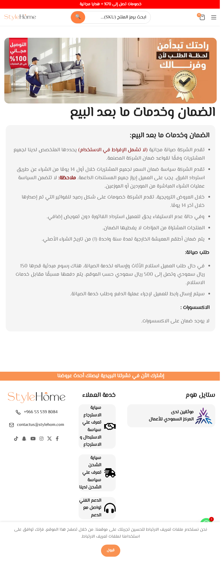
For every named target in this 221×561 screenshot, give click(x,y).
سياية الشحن (94, 461)
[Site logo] (20, 17)
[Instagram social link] (41, 439)
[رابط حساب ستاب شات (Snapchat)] (24, 439)
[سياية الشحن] (110, 473)
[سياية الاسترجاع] (110, 426)
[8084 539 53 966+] (18, 412)
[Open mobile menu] (214, 17)
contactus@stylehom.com (40, 425)
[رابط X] (49, 439)
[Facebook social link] (57, 439)
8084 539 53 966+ (41, 412)
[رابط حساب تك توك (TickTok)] (16, 439)
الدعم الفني (90, 500)
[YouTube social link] (32, 439)
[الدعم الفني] (110, 508)
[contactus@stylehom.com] (11, 425)
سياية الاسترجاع (92, 411)
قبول (111, 550)
